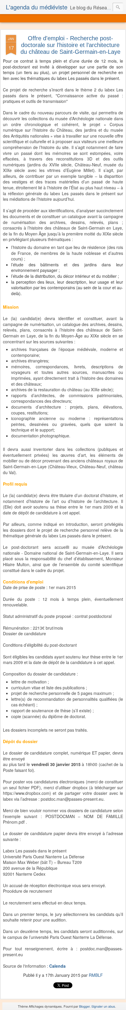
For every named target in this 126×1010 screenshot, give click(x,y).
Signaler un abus (103, 1006)
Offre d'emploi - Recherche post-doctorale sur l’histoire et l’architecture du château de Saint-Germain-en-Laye (70, 45)
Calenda (57, 966)
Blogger (84, 1006)
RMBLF (96, 975)
